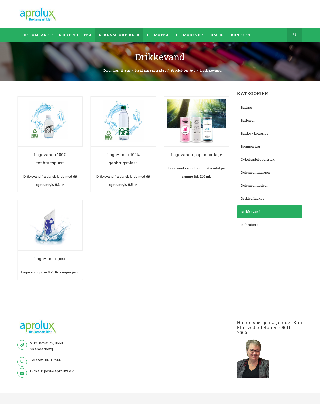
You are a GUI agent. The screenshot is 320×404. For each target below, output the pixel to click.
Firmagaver (189, 35)
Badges (247, 107)
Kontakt (241, 35)
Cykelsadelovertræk (258, 159)
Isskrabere (249, 224)
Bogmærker (250, 146)
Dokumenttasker (254, 185)
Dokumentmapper (256, 172)
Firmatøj (157, 35)
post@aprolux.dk (59, 371)
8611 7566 (53, 360)
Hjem (126, 70)
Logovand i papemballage (196, 154)
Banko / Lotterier (254, 133)
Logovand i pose (50, 258)
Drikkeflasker (252, 198)
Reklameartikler (119, 35)
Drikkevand (251, 211)
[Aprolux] (38, 14)
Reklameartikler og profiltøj (56, 35)
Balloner (248, 120)
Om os (217, 35)
